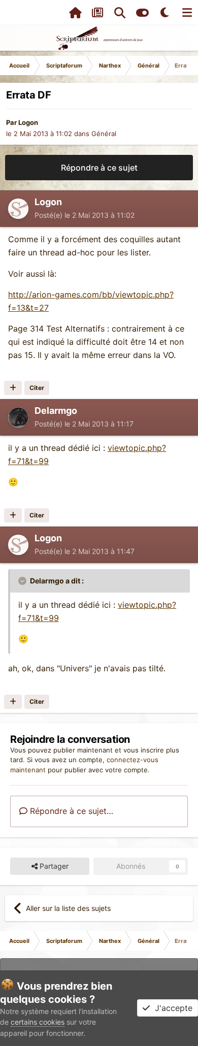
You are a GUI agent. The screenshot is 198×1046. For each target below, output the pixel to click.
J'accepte (171, 1008)
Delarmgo (56, 410)
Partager (53, 866)
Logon (28, 122)
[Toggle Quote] (23, 581)
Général (103, 133)
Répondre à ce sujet (99, 167)
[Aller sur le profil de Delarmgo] (18, 417)
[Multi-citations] (13, 388)
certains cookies (37, 1022)
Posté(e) (85, 215)
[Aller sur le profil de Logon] (18, 209)
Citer (36, 387)
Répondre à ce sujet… (70, 811)
